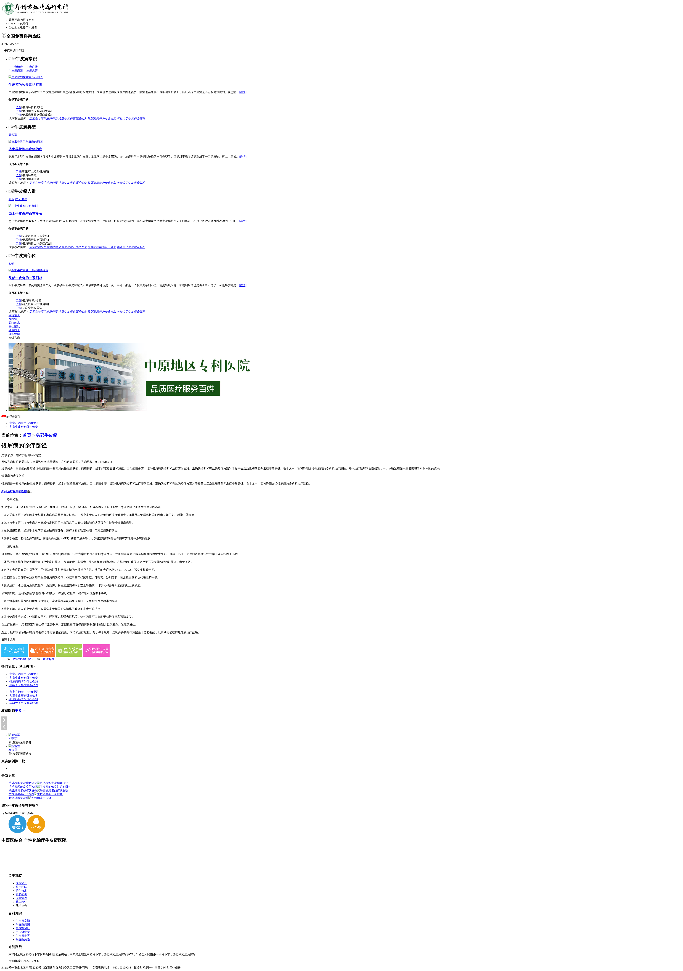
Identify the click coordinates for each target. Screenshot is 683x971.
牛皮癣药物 (23, 939)
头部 (11, 263)
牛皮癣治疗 (16, 66)
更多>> (20, 711)
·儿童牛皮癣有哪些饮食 (23, 426)
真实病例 (14, 334)
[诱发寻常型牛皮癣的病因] (26, 141)
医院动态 (14, 322)
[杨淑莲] (14, 746)
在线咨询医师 (69, 461)
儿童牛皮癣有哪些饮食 (72, 118)
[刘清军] (14, 734)
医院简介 (14, 319)
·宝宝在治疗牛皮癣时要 (23, 423)
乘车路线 (21, 901)
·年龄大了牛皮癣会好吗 (23, 685)
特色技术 (14, 330)
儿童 (11, 199)
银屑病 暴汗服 (22, 659)
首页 (27, 435)
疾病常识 (21, 898)
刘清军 (13, 738)
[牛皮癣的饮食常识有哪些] (26, 77)
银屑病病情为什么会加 (102, 118)
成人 (18, 199)
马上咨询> (27, 666)
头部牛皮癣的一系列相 (25, 278)
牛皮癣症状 (30, 66)
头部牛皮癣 (46, 435)
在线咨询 (14, 337)
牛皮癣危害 (30, 70)
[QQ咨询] (36, 832)
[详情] (243, 92)
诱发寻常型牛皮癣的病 (25, 149)
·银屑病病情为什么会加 (23, 681)
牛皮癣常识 (23, 920)
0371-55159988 (104, 461)
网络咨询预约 (9, 461)
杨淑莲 (13, 749)
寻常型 (13, 134)
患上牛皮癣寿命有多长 (25, 213)
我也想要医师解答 (20, 742)
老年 (24, 199)
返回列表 (48, 659)
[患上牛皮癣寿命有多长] (24, 205)
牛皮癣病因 (16, 70)
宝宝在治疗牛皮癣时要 (43, 118)
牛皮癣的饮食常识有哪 (25, 85)
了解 (18, 107)
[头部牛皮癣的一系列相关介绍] (28, 270)
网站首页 (14, 315)
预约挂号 (21, 905)
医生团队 (14, 326)
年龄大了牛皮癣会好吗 (131, 118)
